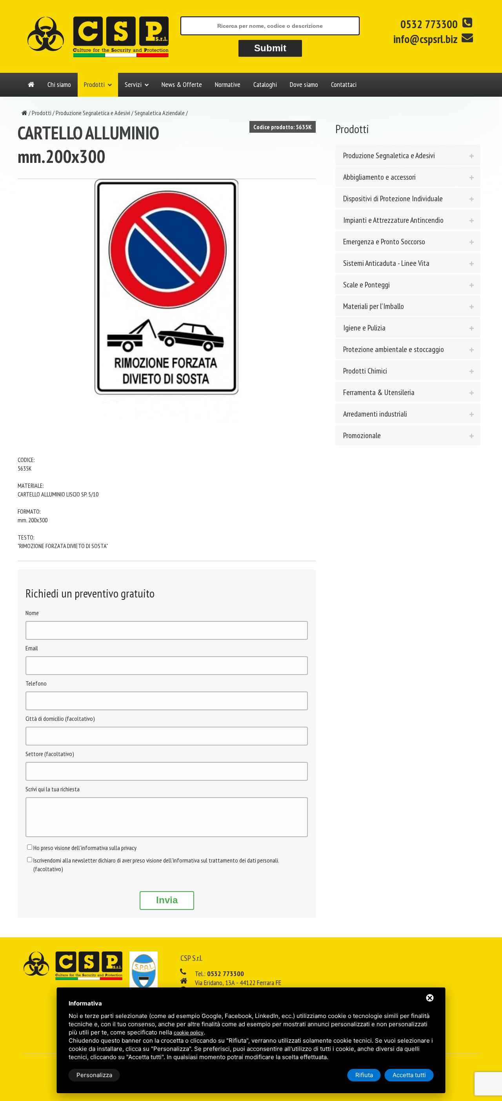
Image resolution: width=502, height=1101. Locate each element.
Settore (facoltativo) (49, 754)
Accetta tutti (409, 1075)
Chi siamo (59, 84)
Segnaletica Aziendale (160, 113)
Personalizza (94, 1075)
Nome (32, 613)
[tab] (407, 155)
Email (31, 648)
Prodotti (94, 84)
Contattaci (343, 84)
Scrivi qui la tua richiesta (52, 789)
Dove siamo (304, 84)
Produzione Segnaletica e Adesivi (93, 113)
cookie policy (189, 1033)
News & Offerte (182, 84)
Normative (227, 84)
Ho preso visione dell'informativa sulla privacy (84, 848)
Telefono (36, 683)
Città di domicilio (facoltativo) (60, 718)
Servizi (133, 84)
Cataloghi (265, 84)
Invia (167, 900)
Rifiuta (364, 1075)
